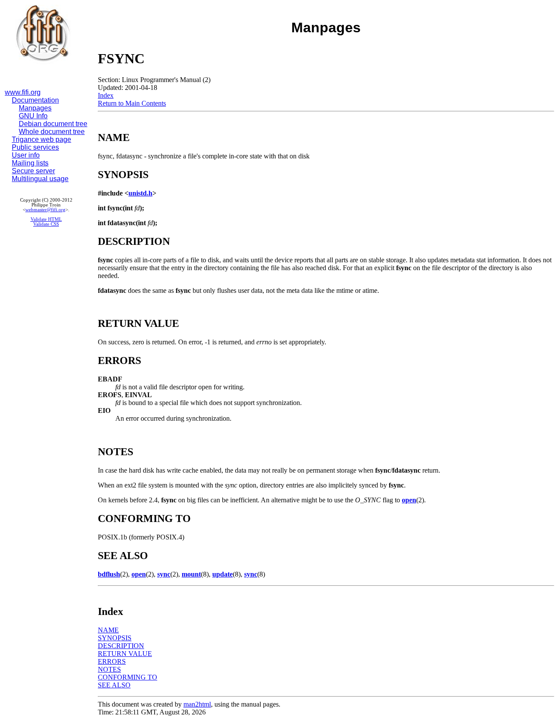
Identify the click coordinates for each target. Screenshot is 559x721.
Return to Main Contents (132, 103)
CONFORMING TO (127, 677)
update (222, 574)
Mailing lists (30, 163)
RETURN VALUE (125, 653)
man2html (197, 704)
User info (26, 155)
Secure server (33, 171)
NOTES (109, 669)
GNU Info (33, 116)
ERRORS (112, 661)
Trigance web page (41, 139)
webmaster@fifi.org (45, 209)
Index (106, 95)
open (409, 500)
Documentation (35, 100)
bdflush (109, 574)
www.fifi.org (23, 92)
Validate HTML (46, 219)
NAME (108, 630)
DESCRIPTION (121, 645)
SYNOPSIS (114, 638)
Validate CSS (46, 224)
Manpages (35, 108)
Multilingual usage (40, 178)
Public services (35, 147)
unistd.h (140, 193)
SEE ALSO (114, 685)
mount (191, 574)
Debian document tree (53, 123)
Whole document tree (52, 131)
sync (163, 574)
